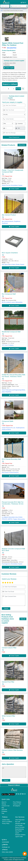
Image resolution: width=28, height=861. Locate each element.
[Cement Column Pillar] (14, 636)
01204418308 (5, 842)
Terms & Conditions (7, 821)
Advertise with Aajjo (20, 823)
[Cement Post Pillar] (14, 670)
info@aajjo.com (6, 847)
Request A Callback (14, 785)
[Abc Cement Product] (14, 203)
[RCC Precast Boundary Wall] (14, 448)
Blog (3, 807)
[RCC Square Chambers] (14, 241)
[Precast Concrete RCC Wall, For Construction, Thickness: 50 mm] (14, 491)
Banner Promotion (19, 827)
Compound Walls (7, 421)
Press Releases (17, 802)
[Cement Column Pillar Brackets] (14, 739)
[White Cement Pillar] (14, 704)
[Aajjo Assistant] (25, 854)
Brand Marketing (19, 829)
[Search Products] (10, 6)
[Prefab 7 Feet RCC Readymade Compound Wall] (14, 159)
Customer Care (5, 805)
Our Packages (19, 825)
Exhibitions (4, 811)
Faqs (3, 813)
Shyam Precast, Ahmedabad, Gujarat (12, 185)
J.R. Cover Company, (8, 345)
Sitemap (4, 804)
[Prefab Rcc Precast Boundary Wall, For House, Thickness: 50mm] (14, 363)
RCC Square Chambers (10, 253)
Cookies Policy (6, 819)
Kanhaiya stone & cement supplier (14, 60)
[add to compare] (23, 88)
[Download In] (5, 794)
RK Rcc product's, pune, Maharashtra (12, 302)
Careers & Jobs (17, 804)
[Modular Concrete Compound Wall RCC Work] (14, 537)
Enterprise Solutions (20, 834)
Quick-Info (4, 809)
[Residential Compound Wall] (14, 320)
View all (23, 619)
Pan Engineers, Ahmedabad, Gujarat (12, 564)
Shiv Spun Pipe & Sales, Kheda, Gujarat (13, 264)
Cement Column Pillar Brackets (12, 750)
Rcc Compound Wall (9, 294)
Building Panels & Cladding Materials (13, 8)
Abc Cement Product (9, 215)
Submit (6, 608)
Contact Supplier (14, 188)
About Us (4, 802)
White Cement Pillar (8, 716)
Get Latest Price (11, 47)
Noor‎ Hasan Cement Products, (10, 472)
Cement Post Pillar (8, 682)
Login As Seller (19, 836)
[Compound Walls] (14, 410)
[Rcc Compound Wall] (14, 282)
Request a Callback (10, 84)
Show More (22, 145)
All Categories (16, 805)
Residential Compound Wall (11, 332)
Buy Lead (17, 821)
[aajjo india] (6, 2)
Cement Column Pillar (9, 648)
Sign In (24, 2)
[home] (14, 789)
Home (2, 8)
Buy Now (18, 88)
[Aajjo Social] (16, 793)
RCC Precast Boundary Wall (11, 459)
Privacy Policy (5, 823)
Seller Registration (19, 819)
